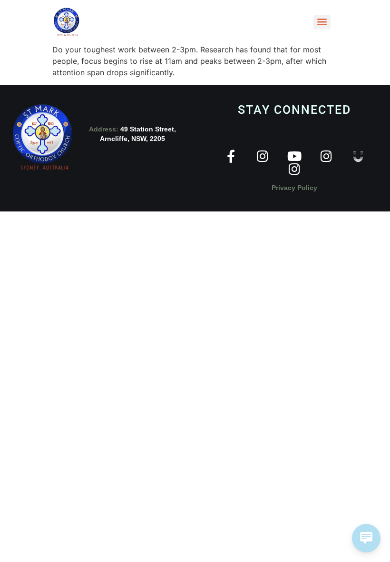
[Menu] (322, 22)
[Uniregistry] (358, 156)
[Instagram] (262, 156)
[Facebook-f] (230, 156)
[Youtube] (294, 156)
